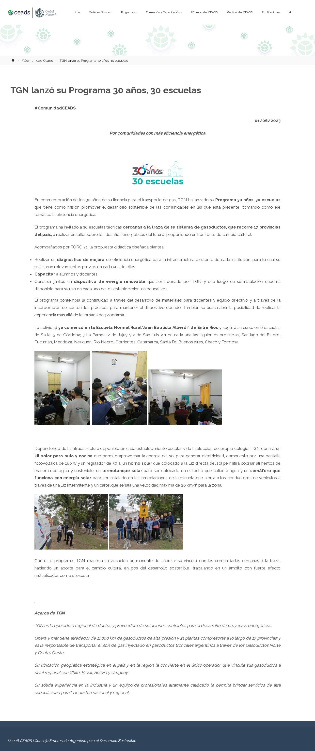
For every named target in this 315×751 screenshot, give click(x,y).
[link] (289, 12)
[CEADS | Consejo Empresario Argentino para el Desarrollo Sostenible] (32, 12)
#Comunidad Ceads (37, 60)
